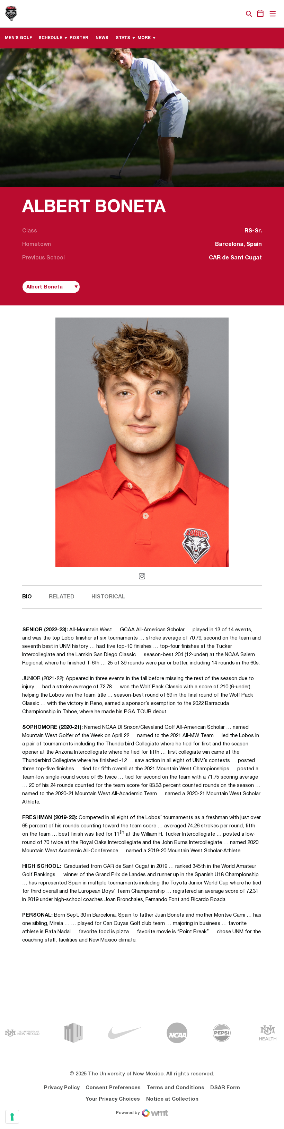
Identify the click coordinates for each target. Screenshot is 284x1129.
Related (61, 597)
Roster (79, 38)
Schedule (50, 38)
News (102, 38)
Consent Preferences (113, 1087)
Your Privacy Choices (113, 1099)
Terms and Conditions (175, 1087)
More (144, 38)
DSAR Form (225, 1087)
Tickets (225, 13)
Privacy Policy (62, 1087)
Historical (108, 597)
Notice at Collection (172, 1099)
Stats (123, 38)
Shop (237, 13)
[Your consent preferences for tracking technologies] (12, 1116)
